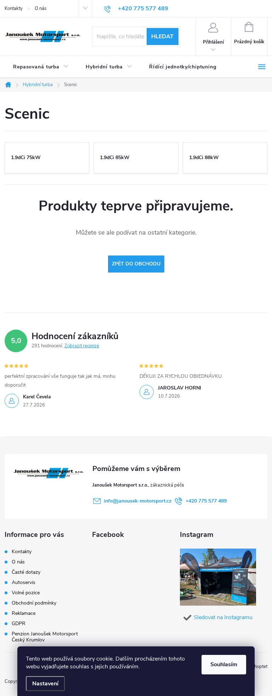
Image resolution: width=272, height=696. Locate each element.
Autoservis (23, 582)
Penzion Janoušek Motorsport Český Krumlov (45, 636)
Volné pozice (26, 592)
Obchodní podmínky (34, 603)
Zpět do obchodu (136, 263)
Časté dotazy (26, 572)
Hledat (162, 36)
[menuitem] (41, 67)
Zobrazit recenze (81, 346)
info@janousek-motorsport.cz (137, 501)
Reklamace (23, 613)
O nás (40, 8)
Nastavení (45, 683)
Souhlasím (223, 664)
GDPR (19, 623)
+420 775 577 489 (206, 501)
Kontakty (14, 8)
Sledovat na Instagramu (223, 617)
